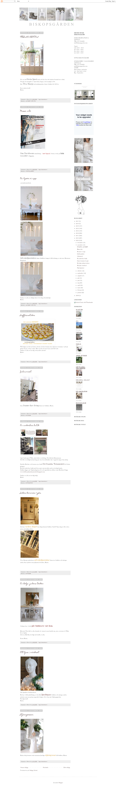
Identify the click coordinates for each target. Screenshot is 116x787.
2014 (77, 228)
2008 (77, 295)
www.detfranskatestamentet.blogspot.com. (32, 472)
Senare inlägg (24, 767)
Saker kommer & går (30, 493)
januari (79, 292)
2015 (77, 226)
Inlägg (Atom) (33, 770)
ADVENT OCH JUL (31, 101)
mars (79, 287)
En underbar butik (29, 425)
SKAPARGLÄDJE (81, 403)
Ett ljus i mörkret (29, 652)
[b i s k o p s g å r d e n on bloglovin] (81, 214)
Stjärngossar (26, 715)
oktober (79, 271)
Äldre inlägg (66, 767)
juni (78, 280)
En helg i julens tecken (32, 584)
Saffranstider (27, 315)
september (80, 273)
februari (79, 290)
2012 (77, 233)
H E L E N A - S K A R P (83, 380)
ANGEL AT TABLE (81, 355)
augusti (79, 275)
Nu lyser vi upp (28, 179)
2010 (77, 238)
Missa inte (25, 111)
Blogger (61, 782)
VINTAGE (79, 332)
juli (78, 278)
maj (78, 283)
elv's (77, 321)
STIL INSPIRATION (81, 391)
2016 (77, 223)
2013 (77, 231)
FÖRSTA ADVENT (29, 37)
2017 (77, 221)
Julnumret (25, 372)
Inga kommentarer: (43, 99)
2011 (77, 235)
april (78, 285)
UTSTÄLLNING (30, 171)
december (80, 242)
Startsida (45, 767)
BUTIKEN (28, 415)
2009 (77, 240)
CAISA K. (78, 344)
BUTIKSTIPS (29, 483)
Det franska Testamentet (53, 464)
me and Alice (79, 309)
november (80, 245)
